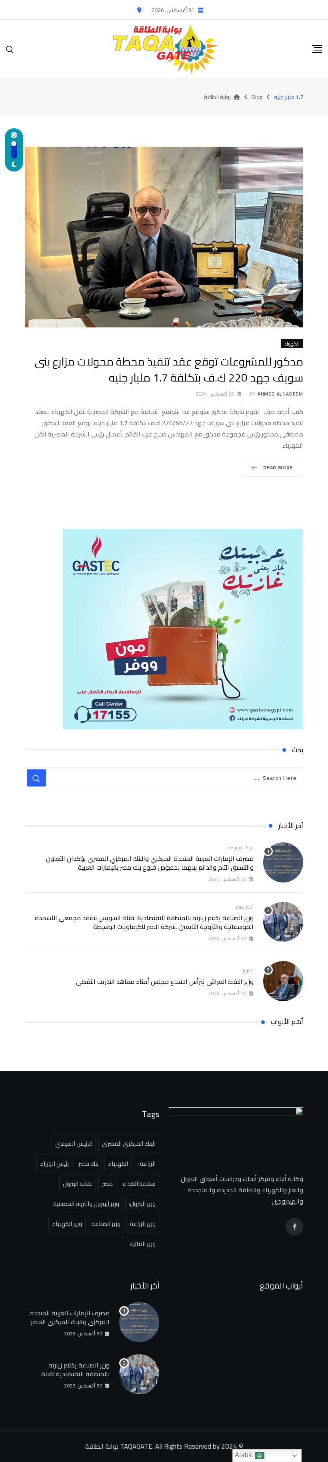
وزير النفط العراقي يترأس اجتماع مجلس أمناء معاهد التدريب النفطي (165, 981)
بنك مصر (88, 1163)
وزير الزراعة (143, 1224)
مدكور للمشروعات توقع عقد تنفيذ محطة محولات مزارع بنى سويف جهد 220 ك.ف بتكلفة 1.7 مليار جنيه (169, 369)
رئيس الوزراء (54, 1163)
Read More (278, 467)
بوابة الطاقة (101, 1446)
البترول (247, 970)
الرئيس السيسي (73, 1143)
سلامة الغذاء (139, 1183)
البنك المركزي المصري (129, 1143)
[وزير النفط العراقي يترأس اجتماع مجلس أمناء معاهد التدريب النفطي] (283, 981)
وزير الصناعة (106, 1224)
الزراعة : (147, 1163)
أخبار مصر (245, 906)
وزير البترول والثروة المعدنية (86, 1204)
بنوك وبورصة (241, 847)
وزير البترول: (142, 1204)
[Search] (10, 48)
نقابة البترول (77, 1183)
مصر (107, 1183)
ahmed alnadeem (280, 393)
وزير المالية (143, 1244)
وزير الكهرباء (67, 1224)
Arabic (245, 1455)
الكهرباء (118, 1163)
